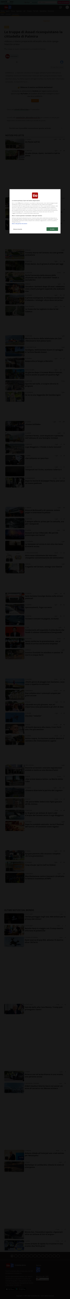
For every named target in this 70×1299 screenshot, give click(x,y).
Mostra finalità (17, 229)
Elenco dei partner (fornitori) (19, 223)
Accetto (52, 229)
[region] (35, 211)
